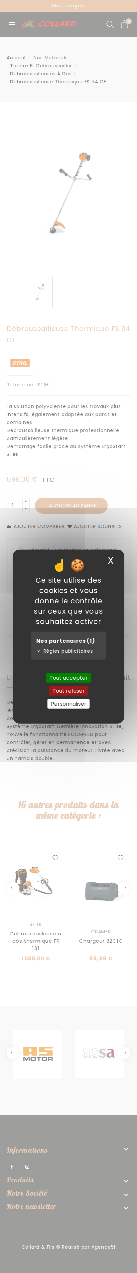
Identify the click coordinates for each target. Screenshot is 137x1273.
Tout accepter (69, 677)
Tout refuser (69, 690)
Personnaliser (68, 704)
